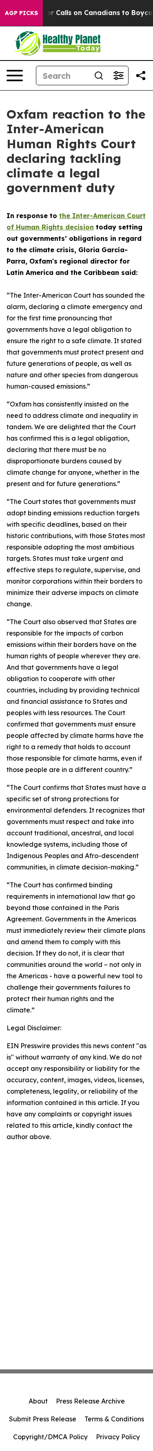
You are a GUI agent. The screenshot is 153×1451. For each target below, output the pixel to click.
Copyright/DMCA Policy (50, 1437)
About (38, 1401)
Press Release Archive (90, 1401)
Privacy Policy (118, 1437)
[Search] (99, 75)
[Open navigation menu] (15, 75)
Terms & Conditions (114, 1419)
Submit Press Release (42, 1419)
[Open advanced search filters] (118, 75)
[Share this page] (140, 75)
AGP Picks (21, 13)
